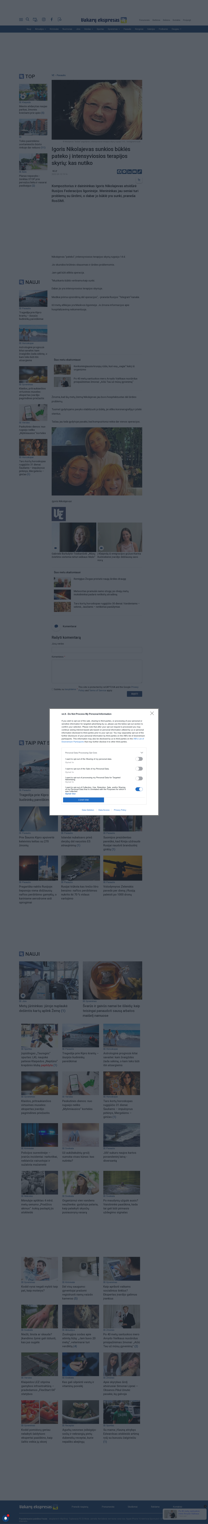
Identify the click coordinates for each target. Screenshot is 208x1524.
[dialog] (104, 762)
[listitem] (104, 752)
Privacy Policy (120, 810)
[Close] (153, 714)
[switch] (139, 759)
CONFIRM (83, 800)
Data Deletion (88, 810)
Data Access (104, 810)
